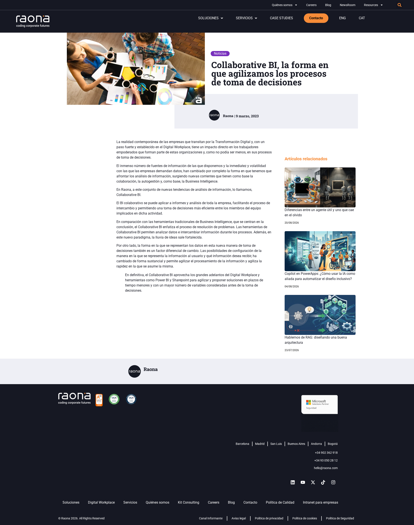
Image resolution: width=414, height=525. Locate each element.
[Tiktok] (323, 482)
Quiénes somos (282, 5)
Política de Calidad (280, 502)
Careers (311, 5)
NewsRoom (347, 5)
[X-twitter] (312, 482)
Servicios (130, 502)
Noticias (220, 53)
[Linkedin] (292, 482)
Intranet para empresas (320, 502)
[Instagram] (333, 482)
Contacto (250, 502)
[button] (399, 5)
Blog (328, 5)
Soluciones (71, 502)
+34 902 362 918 (326, 452)
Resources (371, 5)
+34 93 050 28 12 (326, 460)
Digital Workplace (101, 502)
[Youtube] (302, 482)
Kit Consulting (188, 502)
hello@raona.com (326, 468)
